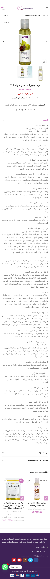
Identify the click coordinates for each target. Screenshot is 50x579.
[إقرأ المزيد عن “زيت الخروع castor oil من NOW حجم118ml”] (46, 498)
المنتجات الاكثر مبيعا (30, 105)
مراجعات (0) (43, 453)
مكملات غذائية (13, 514)
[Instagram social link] (25, 560)
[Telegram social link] (19, 2)
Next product (3, 15)
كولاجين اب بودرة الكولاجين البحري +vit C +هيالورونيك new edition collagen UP (13, 505)
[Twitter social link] (28, 2)
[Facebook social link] (31, 2)
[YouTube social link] (19, 560)
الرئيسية (45, 15)
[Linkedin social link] (22, 2)
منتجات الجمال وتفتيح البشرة (13, 517)
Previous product (7, 15)
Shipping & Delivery (38, 460)
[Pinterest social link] (25, 2)
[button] (22, 498)
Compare (32, 98)
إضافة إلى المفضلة (18, 98)
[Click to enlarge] (44, 61)
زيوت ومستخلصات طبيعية (33, 15)
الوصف (45, 120)
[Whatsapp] (5, 567)
